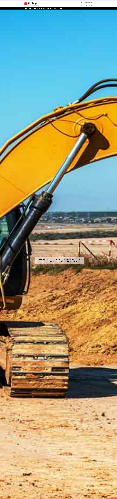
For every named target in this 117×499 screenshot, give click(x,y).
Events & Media (58, 8)
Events (90, 5)
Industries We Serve (46, 8)
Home (81, 5)
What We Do (28, 8)
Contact (86, 5)
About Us (36, 8)
